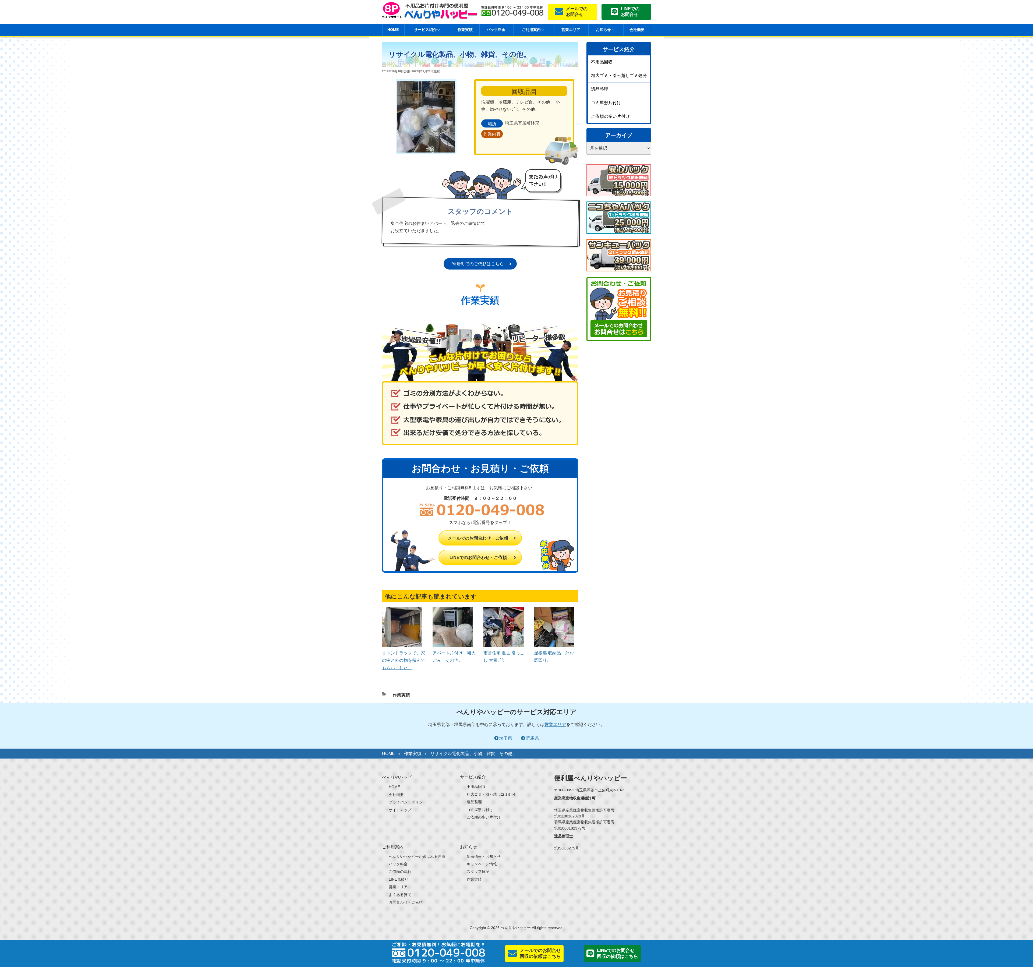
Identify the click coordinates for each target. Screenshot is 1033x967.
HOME (393, 29)
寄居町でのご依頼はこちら (478, 263)
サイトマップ (400, 810)
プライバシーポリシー (407, 802)
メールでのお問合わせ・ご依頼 (478, 538)
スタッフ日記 (478, 871)
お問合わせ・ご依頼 (406, 902)
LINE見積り (398, 879)
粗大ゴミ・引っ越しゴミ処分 (619, 75)
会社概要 (637, 29)
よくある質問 (400, 894)
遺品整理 (599, 89)
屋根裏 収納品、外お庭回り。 (554, 657)
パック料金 (496, 29)
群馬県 (532, 738)
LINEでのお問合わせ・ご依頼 (478, 557)
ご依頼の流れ (400, 871)
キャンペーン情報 (482, 864)
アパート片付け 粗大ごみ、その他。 (454, 657)
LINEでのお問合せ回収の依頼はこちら (617, 953)
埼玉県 (505, 738)
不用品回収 (602, 62)
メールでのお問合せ (577, 11)
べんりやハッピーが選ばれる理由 (417, 856)
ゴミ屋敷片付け (606, 102)
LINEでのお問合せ (630, 11)
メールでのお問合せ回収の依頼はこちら (540, 953)
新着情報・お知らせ (484, 856)
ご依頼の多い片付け (610, 116)
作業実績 (465, 29)
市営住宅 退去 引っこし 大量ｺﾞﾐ (503, 657)
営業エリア (570, 29)
